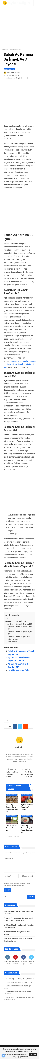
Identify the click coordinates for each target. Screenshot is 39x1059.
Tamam (33, 1054)
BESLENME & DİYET (9, 69)
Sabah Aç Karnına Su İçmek (15, 621)
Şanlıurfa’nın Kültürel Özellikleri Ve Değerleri (19, 991)
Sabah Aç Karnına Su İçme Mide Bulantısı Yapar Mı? (18, 638)
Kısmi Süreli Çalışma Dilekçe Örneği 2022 (18, 979)
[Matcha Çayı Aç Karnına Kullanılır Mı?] (12, 819)
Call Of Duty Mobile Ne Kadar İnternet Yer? (27, 774)
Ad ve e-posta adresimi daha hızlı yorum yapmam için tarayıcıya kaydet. (17, 884)
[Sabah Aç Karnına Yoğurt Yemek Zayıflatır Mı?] (27, 819)
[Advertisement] (19, 26)
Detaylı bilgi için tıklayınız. (20, 1057)
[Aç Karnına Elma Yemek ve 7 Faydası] (27, 798)
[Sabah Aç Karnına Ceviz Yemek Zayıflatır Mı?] (12, 798)
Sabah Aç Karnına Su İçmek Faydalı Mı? (19, 633)
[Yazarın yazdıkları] (19, 740)
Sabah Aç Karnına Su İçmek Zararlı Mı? (19, 628)
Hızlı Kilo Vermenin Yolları (19, 670)
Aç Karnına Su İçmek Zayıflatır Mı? (19, 624)
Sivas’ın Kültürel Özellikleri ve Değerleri (17, 982)
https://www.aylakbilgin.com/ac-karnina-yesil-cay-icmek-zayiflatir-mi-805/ (20, 364)
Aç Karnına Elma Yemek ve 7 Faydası (12, 774)
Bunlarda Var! (12, 642)
